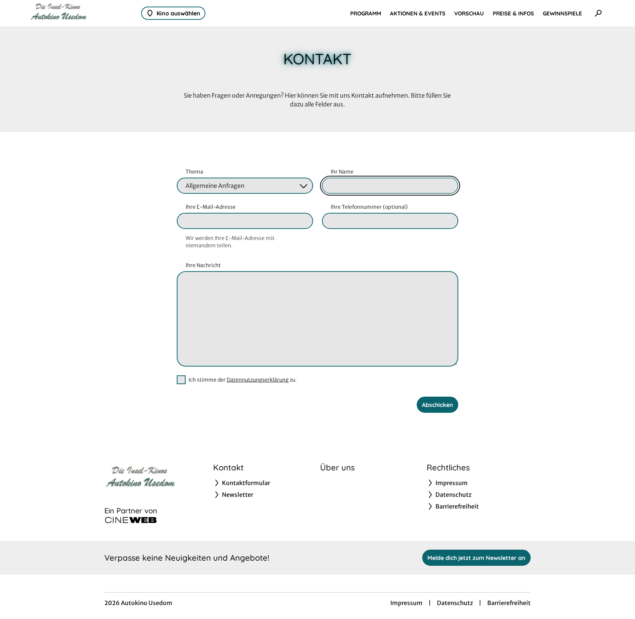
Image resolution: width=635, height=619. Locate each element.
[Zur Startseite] (80, 13)
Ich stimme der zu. (243, 379)
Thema (194, 171)
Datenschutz (455, 603)
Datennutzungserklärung (257, 379)
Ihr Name (342, 171)
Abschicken (437, 404)
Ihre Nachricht (203, 265)
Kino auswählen (178, 13)
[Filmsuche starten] (598, 13)
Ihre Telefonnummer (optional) (369, 207)
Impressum (406, 603)
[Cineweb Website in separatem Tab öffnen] (130, 520)
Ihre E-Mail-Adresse (211, 207)
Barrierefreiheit (509, 603)
